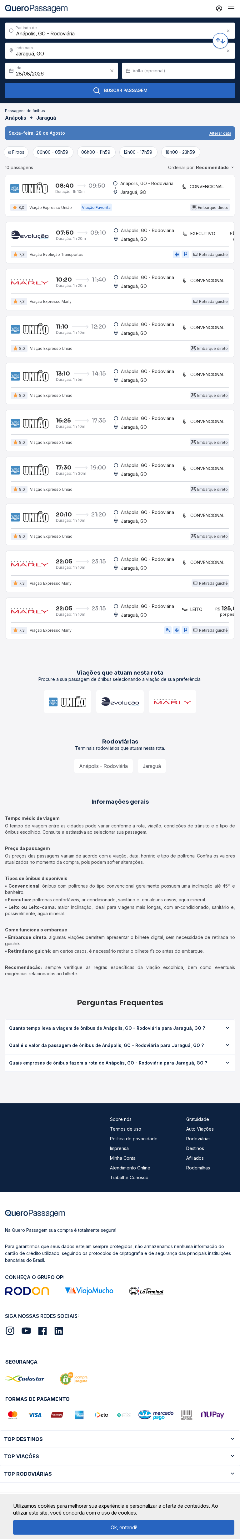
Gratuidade (197, 1119)
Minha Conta (123, 1158)
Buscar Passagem (126, 90)
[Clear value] (112, 70)
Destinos (195, 1148)
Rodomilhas (198, 1167)
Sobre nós (121, 1119)
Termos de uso (125, 1129)
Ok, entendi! (124, 1527)
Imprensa (119, 1148)
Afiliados (195, 1158)
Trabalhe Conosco (129, 1177)
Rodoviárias (198, 1138)
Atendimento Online (130, 1167)
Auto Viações (200, 1129)
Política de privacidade (134, 1138)
